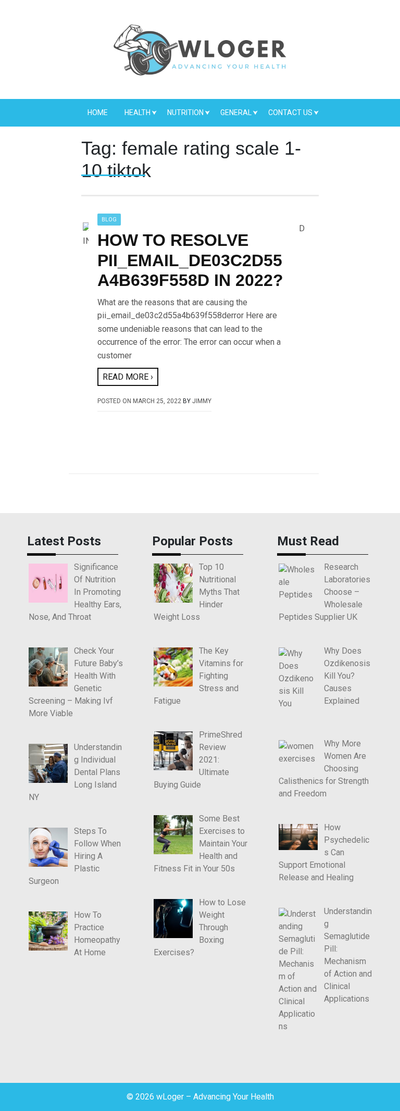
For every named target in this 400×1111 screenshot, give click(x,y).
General (236, 112)
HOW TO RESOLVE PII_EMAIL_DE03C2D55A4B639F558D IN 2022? (190, 260)
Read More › (128, 377)
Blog (109, 219)
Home (98, 112)
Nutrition (185, 112)
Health (137, 112)
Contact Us (290, 112)
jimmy (201, 401)
